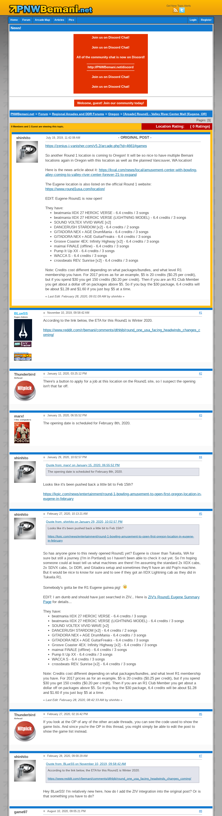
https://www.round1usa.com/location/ (75, 189)
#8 (200, 811)
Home (14, 19)
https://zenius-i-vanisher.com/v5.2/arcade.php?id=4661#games (96, 146)
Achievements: (21, 352)
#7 (200, 756)
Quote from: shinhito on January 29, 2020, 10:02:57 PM (84, 521)
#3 (200, 415)
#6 (200, 714)
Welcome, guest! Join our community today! (110, 103)
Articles (59, 19)
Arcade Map (42, 19)
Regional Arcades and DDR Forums (78, 114)
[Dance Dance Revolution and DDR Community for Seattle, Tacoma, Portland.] (52, 12)
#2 (200, 373)
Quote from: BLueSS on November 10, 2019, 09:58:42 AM (86, 764)
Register (206, 19)
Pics (71, 19)
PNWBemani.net (22, 114)
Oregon (113, 114)
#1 (200, 312)
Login (193, 19)
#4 (200, 457)
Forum (26, 19)
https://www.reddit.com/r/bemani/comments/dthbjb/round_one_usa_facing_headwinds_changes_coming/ (119, 778)
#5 (200, 513)
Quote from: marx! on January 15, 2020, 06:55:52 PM (83, 465)
